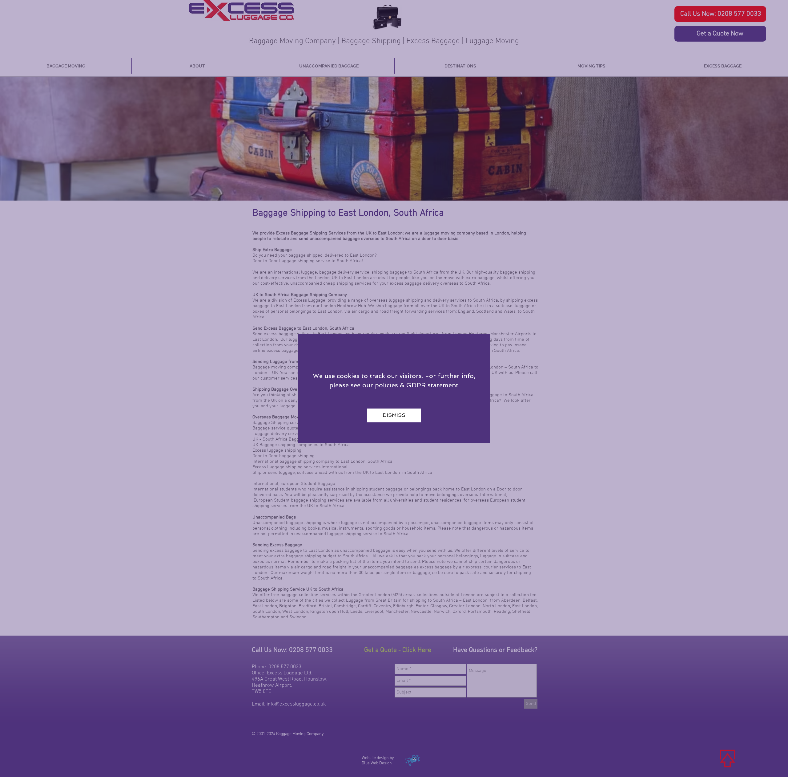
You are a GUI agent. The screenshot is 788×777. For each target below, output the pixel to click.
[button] (394, 415)
